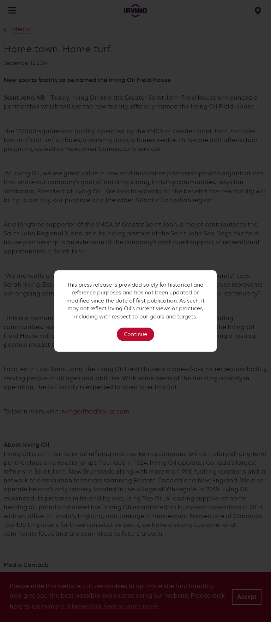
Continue (135, 334)
